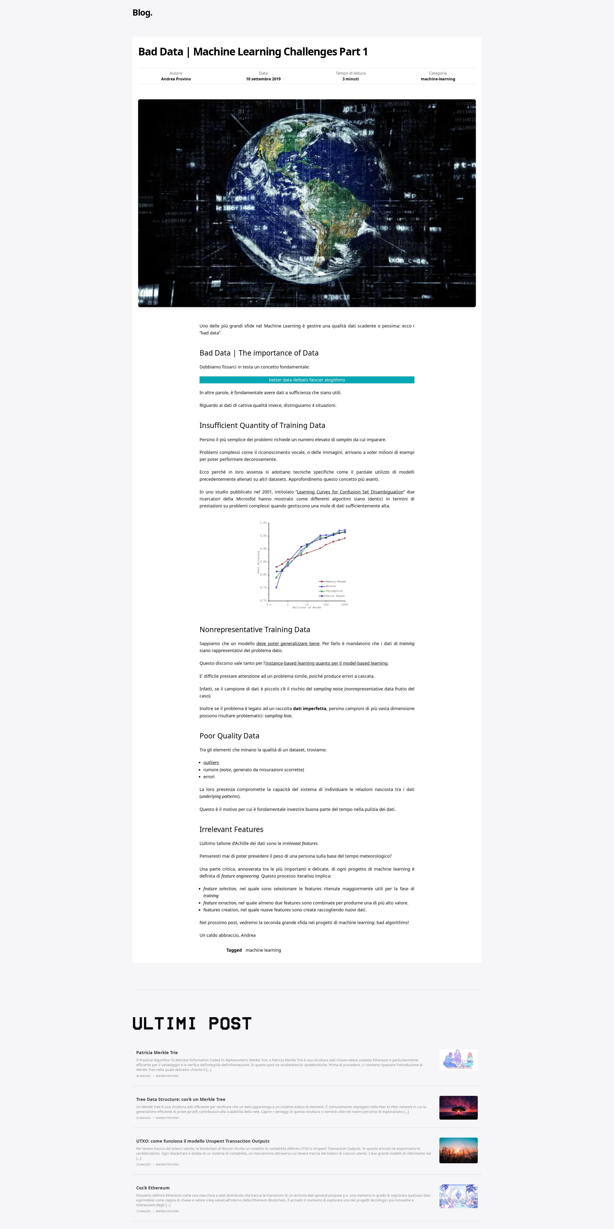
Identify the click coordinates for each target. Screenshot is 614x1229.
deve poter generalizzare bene (287, 643)
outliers (211, 762)
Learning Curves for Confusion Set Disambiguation (350, 492)
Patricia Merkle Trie (157, 1052)
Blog (141, 12)
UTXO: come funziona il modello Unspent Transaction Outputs (203, 1141)
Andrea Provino (167, 1076)
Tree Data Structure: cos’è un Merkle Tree (180, 1099)
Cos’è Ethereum (153, 1188)
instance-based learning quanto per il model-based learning (327, 663)
